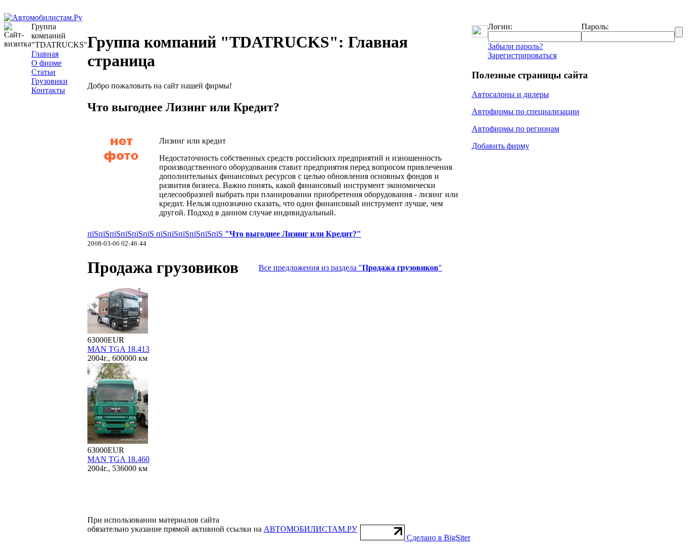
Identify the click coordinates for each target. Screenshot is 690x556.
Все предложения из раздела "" (350, 267)
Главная (45, 54)
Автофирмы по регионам (515, 128)
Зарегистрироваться (522, 55)
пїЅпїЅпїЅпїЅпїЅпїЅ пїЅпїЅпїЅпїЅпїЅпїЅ (224, 233)
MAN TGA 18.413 (118, 349)
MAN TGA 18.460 (118, 459)
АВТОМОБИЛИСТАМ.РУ (310, 529)
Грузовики (49, 81)
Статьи (43, 72)
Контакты (48, 90)
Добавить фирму (500, 146)
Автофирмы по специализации (525, 111)
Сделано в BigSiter (438, 537)
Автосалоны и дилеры (510, 94)
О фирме (46, 63)
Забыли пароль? (515, 46)
